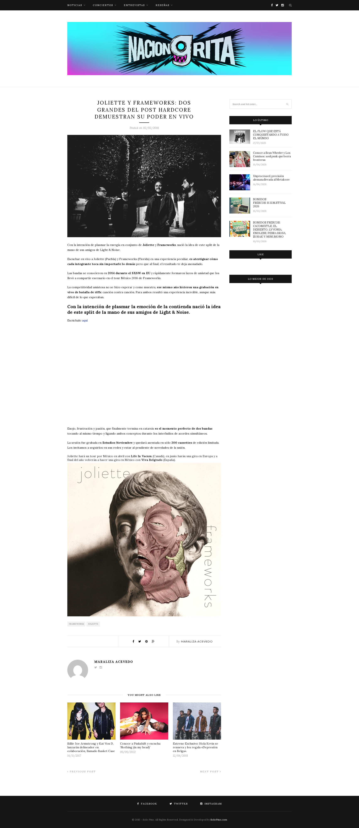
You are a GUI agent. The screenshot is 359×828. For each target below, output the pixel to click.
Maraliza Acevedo (197, 641)
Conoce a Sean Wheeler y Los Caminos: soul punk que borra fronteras (272, 156)
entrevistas (134, 5)
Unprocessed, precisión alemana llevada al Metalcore (271, 177)
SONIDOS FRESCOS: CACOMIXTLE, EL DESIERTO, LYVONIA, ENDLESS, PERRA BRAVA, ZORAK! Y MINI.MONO (269, 229)
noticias (74, 5)
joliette (93, 624)
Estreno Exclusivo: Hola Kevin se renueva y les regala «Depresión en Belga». (195, 747)
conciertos (103, 5)
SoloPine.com (218, 819)
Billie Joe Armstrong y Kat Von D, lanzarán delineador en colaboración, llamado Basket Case (91, 747)
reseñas (162, 5)
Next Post (210, 771)
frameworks (76, 624)
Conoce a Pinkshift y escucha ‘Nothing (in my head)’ (140, 745)
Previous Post (82, 771)
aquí (85, 320)
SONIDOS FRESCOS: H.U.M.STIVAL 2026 (269, 203)
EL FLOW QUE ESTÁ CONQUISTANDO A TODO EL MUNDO (271, 134)
